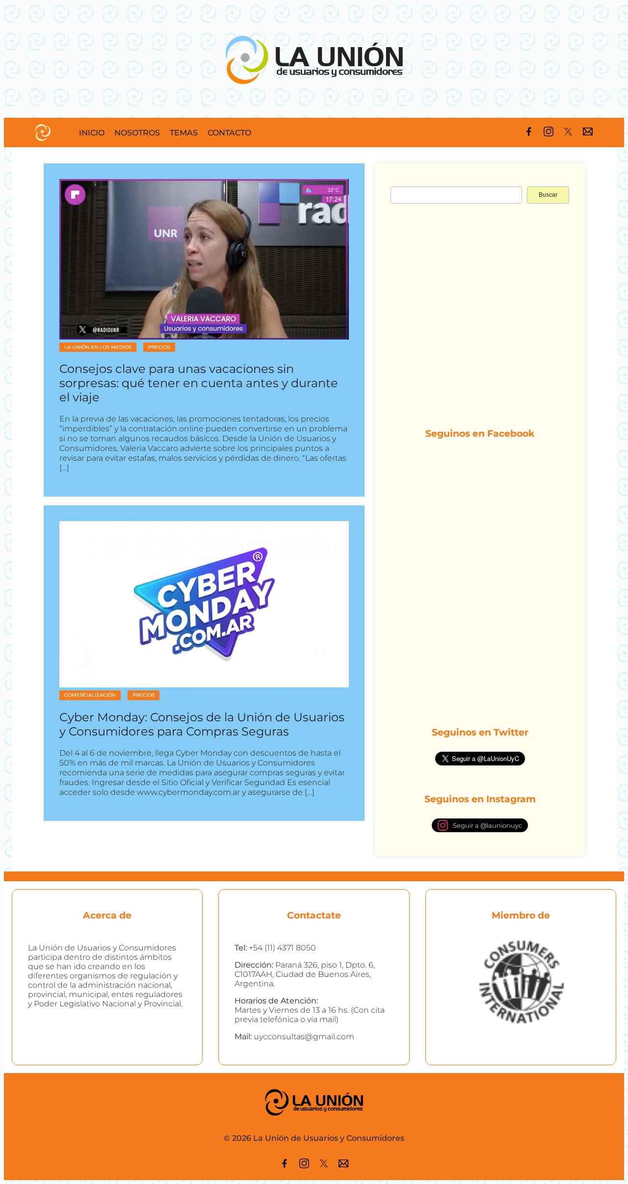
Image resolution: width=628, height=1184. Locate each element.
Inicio (92, 132)
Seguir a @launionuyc (487, 825)
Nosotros (137, 132)
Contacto (229, 132)
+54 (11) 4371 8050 (282, 947)
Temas (184, 132)
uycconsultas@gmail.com (304, 1036)
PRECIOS (159, 347)
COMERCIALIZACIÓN (90, 695)
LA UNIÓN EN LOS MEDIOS (97, 347)
